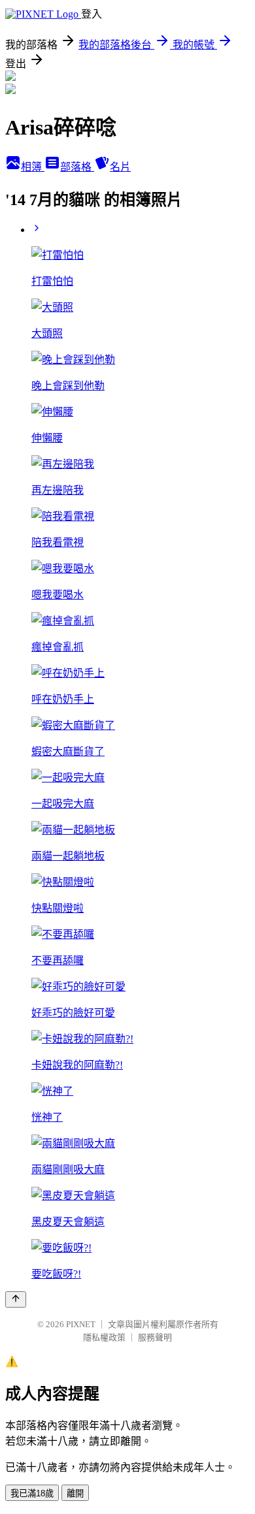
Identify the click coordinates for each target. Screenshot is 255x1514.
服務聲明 (155, 1337)
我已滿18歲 (32, 1493)
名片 (120, 166)
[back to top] (15, 1299)
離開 (75, 1493)
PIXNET (80, 1324)
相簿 (32, 166)
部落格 (77, 166)
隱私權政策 (104, 1337)
